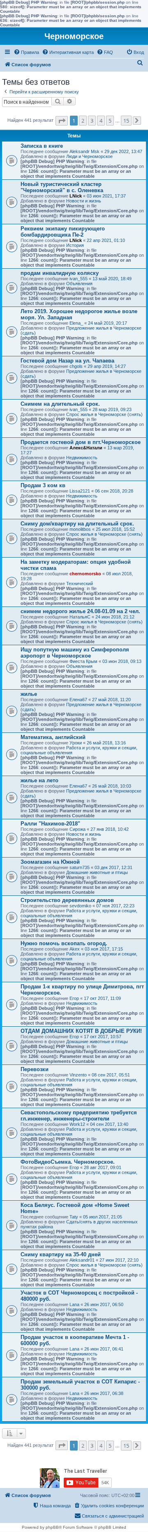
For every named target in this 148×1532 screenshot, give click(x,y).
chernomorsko (85, 573)
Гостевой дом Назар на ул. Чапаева (67, 361)
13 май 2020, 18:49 (112, 278)
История (75, 245)
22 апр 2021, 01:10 (106, 240)
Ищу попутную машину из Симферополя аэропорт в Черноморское (75, 652)
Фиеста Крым (83, 661)
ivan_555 (78, 278)
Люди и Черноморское (89, 156)
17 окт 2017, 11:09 (102, 998)
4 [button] (100, 120)
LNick (75, 195)
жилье (29, 694)
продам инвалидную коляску (60, 273)
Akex (74, 948)
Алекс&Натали (85, 447)
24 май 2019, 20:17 (107, 323)
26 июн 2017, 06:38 (103, 1393)
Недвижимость (81, 457)
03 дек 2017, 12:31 (113, 867)
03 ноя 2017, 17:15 (104, 948)
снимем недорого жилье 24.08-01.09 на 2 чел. (80, 611)
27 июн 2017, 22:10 (119, 1260)
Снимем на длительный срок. (60, 404)
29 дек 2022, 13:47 (123, 151)
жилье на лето (39, 780)
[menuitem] (26, 52)
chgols (76, 366)
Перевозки (35, 1069)
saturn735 (79, 867)
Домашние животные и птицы (97, 872)
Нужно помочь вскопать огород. (64, 943)
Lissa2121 (79, 490)
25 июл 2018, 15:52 (115, 529)
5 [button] (110, 120)
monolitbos (80, 529)
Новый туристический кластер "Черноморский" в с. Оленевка (62, 187)
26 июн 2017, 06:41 (103, 1348)
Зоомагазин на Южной (50, 862)
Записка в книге (42, 146)
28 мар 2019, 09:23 (112, 409)
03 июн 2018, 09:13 (121, 661)
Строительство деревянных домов (67, 900)
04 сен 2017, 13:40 (109, 1124)
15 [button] (126, 120)
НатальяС (79, 616)
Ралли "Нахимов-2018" (50, 824)
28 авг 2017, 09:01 (102, 1167)
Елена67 (78, 699)
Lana (74, 1304)
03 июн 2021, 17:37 (106, 195)
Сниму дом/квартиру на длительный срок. (77, 524)
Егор (74, 998)
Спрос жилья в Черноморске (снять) (104, 414)
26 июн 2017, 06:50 (103, 1304)
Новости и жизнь (83, 200)
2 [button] (82, 120)
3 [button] (91, 120)
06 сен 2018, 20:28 (114, 490)
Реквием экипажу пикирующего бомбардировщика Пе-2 (63, 231)
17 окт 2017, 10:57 (102, 1036)
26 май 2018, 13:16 (106, 742)
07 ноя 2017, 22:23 (115, 905)
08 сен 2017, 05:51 (111, 1074)
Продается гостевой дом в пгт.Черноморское (81, 442)
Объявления (79, 283)
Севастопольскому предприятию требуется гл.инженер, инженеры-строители (79, 1115)
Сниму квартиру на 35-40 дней (61, 1254)
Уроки (75, 742)
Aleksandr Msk (84, 151)
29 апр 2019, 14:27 (107, 366)
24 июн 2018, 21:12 (114, 616)
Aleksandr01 (82, 1260)
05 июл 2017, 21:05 (102, 1216)
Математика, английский (53, 737)
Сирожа (77, 829)
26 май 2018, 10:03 (111, 785)
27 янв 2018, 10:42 (109, 829)
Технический (79, 583)
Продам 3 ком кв (43, 485)
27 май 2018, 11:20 (111, 699)
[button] (62, 121)
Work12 (77, 1124)
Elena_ (76, 323)
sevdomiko (80, 905)
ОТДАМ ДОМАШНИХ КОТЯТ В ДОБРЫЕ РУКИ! (81, 1031)
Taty (73, 1216)
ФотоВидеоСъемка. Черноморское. (68, 1162)
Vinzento (78, 1074)
